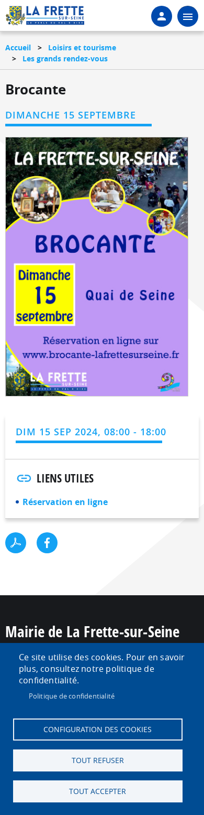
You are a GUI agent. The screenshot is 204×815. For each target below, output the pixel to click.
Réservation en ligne (65, 502)
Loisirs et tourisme (82, 47)
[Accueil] (45, 19)
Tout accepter (97, 791)
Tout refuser (98, 760)
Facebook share (47, 542)
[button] (97, 270)
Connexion (161, 16)
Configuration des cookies (97, 729)
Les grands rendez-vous (65, 58)
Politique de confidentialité (72, 696)
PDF (15, 542)
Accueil (18, 47)
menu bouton (187, 16)
